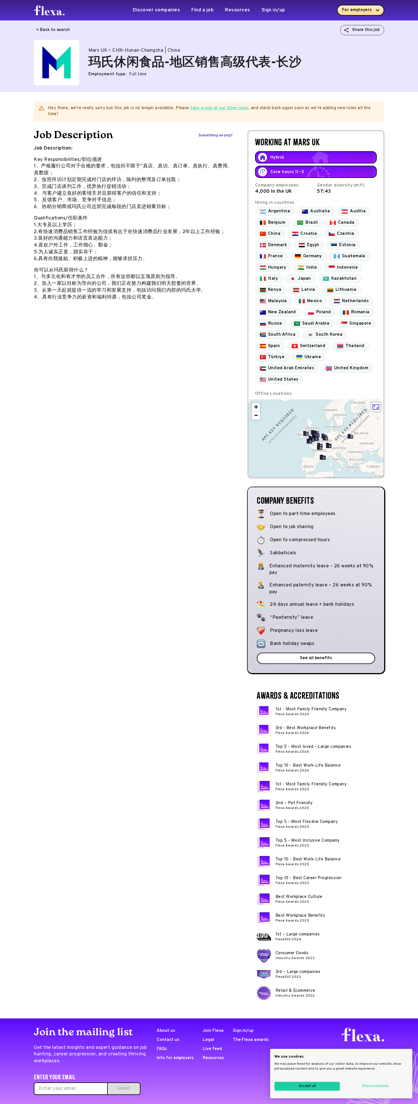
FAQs (162, 1049)
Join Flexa (213, 1031)
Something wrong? (215, 135)
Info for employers (175, 1058)
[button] (306, 433)
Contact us (168, 1040)
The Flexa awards (250, 1040)
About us (166, 1031)
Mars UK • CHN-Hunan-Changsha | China (134, 50)
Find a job (202, 10)
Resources (237, 10)
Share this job (366, 30)
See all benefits (316, 658)
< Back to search (53, 30)
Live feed (212, 1049)
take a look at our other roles (220, 108)
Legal (208, 1040)
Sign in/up (273, 10)
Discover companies (156, 10)
